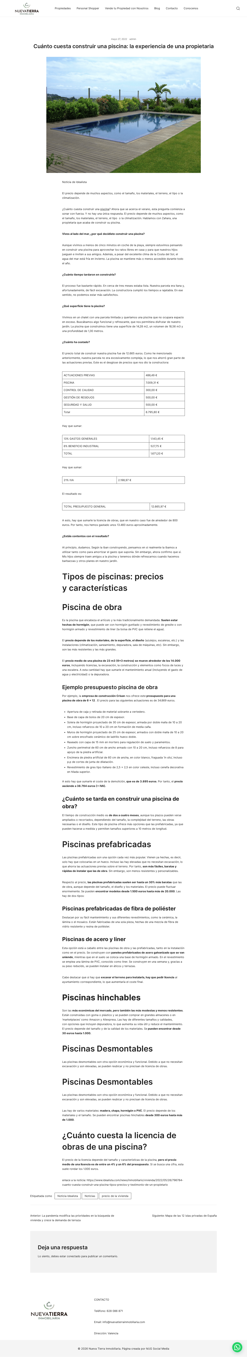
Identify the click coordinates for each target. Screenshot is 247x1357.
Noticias (90, 1196)
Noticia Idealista (67, 1196)
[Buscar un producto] (238, 8)
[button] (237, 1347)
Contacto (172, 8)
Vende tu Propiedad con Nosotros (126, 8)
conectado (73, 1256)
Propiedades (63, 8)
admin (132, 39)
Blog (157, 8)
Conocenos (191, 8)
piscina (104, 209)
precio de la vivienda (115, 1196)
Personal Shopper (88, 8)
